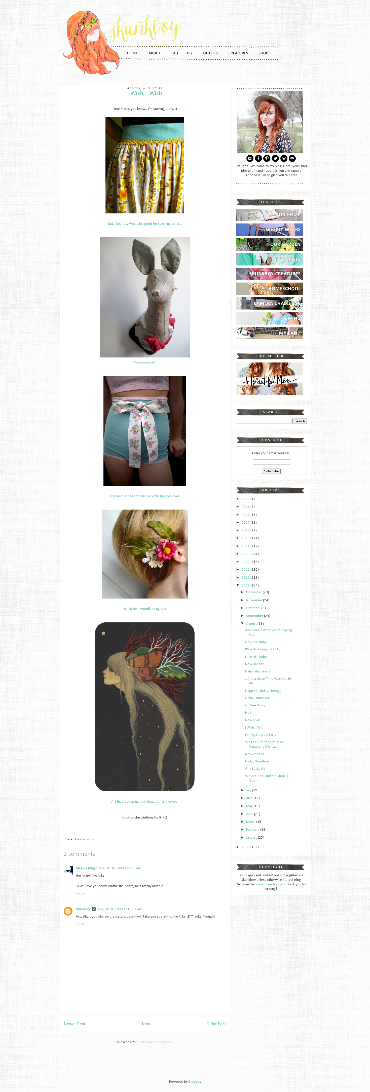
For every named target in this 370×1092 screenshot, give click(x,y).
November (254, 600)
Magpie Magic (86, 868)
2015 (246, 538)
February (253, 830)
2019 (246, 507)
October (253, 608)
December (254, 592)
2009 (246, 585)
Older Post (216, 1024)
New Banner (254, 664)
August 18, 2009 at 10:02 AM (120, 909)
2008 (246, 847)
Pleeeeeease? (145, 363)
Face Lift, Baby (256, 657)
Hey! (248, 713)
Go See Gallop (255, 705)
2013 (246, 554)
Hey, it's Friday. (256, 642)
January (252, 838)
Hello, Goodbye (257, 761)
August (251, 624)
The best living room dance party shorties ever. (145, 496)
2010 (246, 578)
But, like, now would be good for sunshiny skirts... (145, 224)
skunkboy (83, 909)
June (249, 798)
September (255, 616)
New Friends (254, 754)
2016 (246, 530)
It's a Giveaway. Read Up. (263, 649)
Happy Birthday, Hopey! (263, 691)
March (251, 822)
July (249, 790)
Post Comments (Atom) (154, 1042)
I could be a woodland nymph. (145, 609)
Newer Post (74, 1024)
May (249, 806)
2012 (246, 562)
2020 (246, 499)
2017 (246, 523)
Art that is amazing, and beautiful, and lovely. (144, 802)
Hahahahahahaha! (258, 671)
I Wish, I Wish (255, 728)
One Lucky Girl (255, 769)
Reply (80, 893)
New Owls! (253, 720)
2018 (246, 515)
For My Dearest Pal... (260, 735)
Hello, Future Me (257, 698)
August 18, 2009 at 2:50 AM (120, 868)
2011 (246, 570)
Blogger (194, 1082)
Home (146, 1024)
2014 (246, 546)
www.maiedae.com (270, 884)
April (250, 814)
